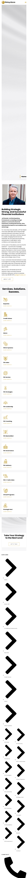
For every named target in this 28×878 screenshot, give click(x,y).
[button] (25, 2)
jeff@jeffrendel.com (20, 275)
